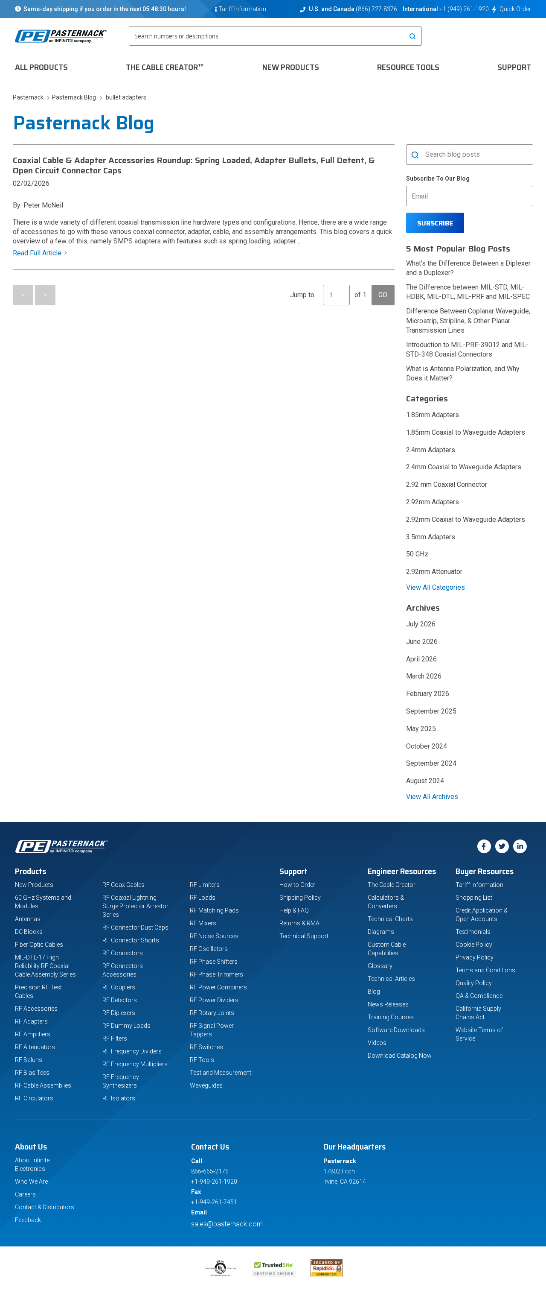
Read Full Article (37, 253)
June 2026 (422, 642)
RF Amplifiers (32, 1034)
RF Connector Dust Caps (135, 927)
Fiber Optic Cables (39, 944)
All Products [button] (41, 67)
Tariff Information (479, 884)
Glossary (380, 965)
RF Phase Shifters (214, 961)
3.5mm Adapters (430, 537)
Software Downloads (396, 1030)
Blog (374, 991)
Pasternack (29, 97)
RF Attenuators (35, 1047)
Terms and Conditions (485, 970)
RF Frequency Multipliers (135, 1064)
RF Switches (206, 1047)
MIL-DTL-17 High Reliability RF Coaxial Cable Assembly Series (45, 966)
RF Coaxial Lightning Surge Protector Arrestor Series (135, 906)
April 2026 (421, 659)
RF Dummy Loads (126, 1025)
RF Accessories (36, 1008)
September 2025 (431, 711)
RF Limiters (205, 884)
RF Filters (114, 1038)
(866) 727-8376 (376, 9)
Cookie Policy (474, 944)
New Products (290, 67)
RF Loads (202, 897)
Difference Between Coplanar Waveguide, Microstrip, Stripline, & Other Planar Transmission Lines (468, 320)
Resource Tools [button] (408, 67)
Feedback (28, 1220)
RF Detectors (119, 1000)
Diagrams (381, 931)
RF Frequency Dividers (132, 1051)
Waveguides (206, 1085)
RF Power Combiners (218, 987)
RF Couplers (118, 987)
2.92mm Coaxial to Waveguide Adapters (465, 519)
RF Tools (202, 1059)
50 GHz (417, 554)
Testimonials (473, 931)
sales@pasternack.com (227, 1224)
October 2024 (426, 746)
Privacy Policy (475, 957)
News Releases (388, 1004)
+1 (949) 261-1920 (464, 9)
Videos (377, 1042)
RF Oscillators (209, 948)
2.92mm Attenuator (434, 571)
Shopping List (474, 897)
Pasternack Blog (72, 97)
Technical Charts (390, 919)
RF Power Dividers (214, 1000)
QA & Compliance (479, 995)
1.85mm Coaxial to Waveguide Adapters (465, 432)
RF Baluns (28, 1059)
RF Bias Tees (32, 1072)
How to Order (297, 884)
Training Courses (391, 1017)
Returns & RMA (299, 923)
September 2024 (431, 763)
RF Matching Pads (214, 910)
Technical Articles (391, 978)
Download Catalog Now (400, 1055)
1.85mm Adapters (432, 415)
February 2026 (427, 694)
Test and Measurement (220, 1072)
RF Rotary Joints (212, 1012)
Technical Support (303, 936)
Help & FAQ (294, 910)
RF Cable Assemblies (43, 1085)
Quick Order (515, 9)
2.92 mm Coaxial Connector (446, 484)
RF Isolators (118, 1098)
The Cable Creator (391, 884)
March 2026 (423, 676)
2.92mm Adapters (432, 502)
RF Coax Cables (123, 884)
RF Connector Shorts (130, 940)
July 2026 (421, 624)
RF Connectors (122, 953)
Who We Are (31, 1181)
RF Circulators (34, 1098)
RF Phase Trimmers (216, 974)
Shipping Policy (300, 897)
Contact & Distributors (44, 1207)
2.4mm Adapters (430, 450)
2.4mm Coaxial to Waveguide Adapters (463, 467)
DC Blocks (29, 931)
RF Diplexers (118, 1012)
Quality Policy (474, 983)
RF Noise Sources (214, 936)
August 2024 (425, 781)
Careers (25, 1194)
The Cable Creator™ (165, 67)
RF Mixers (203, 923)
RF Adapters (31, 1021)
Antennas (28, 919)
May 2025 (421, 729)
